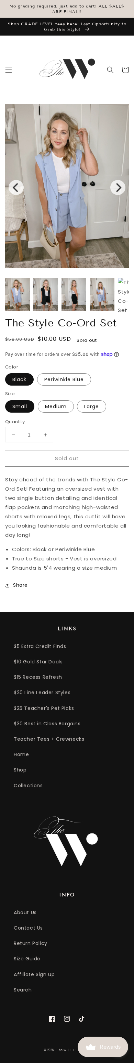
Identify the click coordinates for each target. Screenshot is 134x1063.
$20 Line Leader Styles (42, 692)
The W (62, 1050)
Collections (28, 785)
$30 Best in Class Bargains (47, 723)
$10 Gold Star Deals (38, 661)
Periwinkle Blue (64, 379)
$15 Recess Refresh (38, 677)
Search (23, 989)
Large (91, 406)
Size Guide (27, 958)
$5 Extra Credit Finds (40, 646)
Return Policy (30, 943)
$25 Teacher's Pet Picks (44, 708)
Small (19, 406)
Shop (20, 769)
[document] (67, 187)
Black (19, 379)
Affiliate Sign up (34, 974)
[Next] (117, 187)
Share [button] (20, 585)
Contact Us (28, 927)
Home (21, 754)
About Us (25, 912)
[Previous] (16, 187)
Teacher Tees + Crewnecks (49, 739)
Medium (56, 406)
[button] (8, 69)
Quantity (15, 421)
